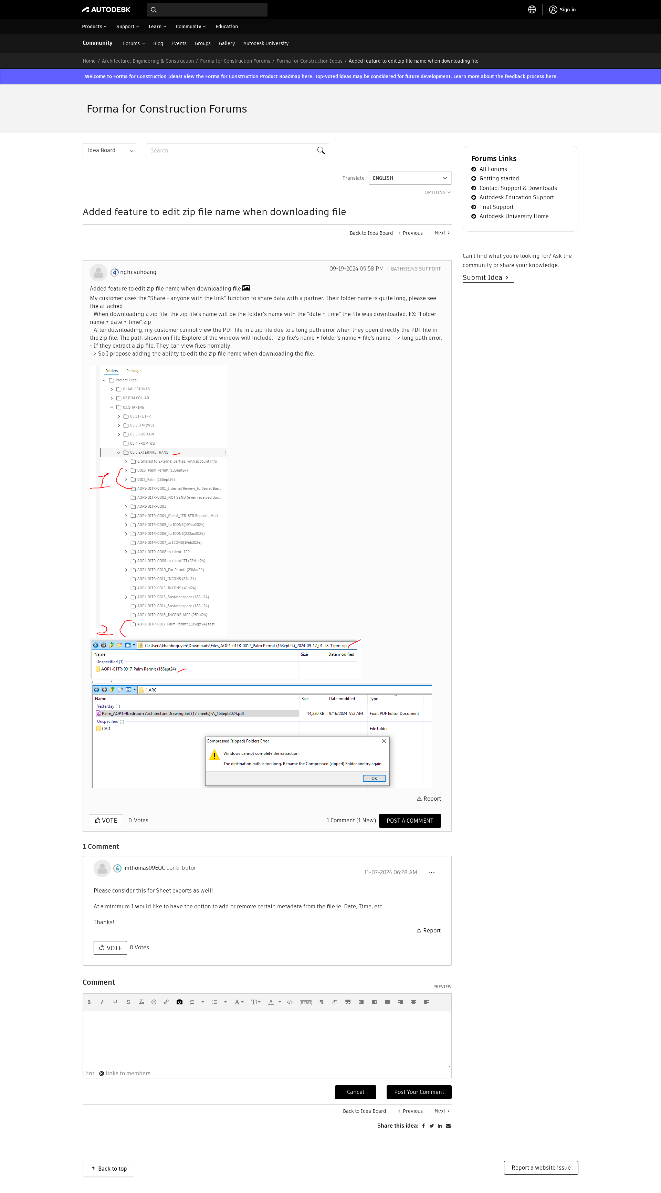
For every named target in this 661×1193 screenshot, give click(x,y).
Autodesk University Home (514, 216)
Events (179, 43)
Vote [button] (108, 820)
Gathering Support (416, 268)
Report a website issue (541, 1168)
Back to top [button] (112, 1169)
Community (98, 43)
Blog (158, 43)
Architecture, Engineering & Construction (148, 60)
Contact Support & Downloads (518, 188)
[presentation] (89, 1002)
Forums (131, 43)
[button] (158, 501)
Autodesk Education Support (517, 197)
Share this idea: (398, 1126)
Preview (442, 987)
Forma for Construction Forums (235, 60)
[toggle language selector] (532, 9)
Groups (203, 43)
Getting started (499, 178)
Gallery (227, 43)
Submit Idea (484, 277)
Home (89, 60)
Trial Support (497, 207)
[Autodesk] (106, 9)
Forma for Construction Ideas (309, 60)
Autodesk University (266, 43)
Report (432, 799)
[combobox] (207, 10)
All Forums (493, 169)
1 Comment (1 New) (351, 820)
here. (308, 76)
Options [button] (435, 192)
